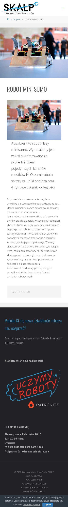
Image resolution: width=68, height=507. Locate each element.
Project (16, 19)
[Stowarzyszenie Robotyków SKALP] (20, 7)
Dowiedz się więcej (31, 504)
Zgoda (47, 504)
